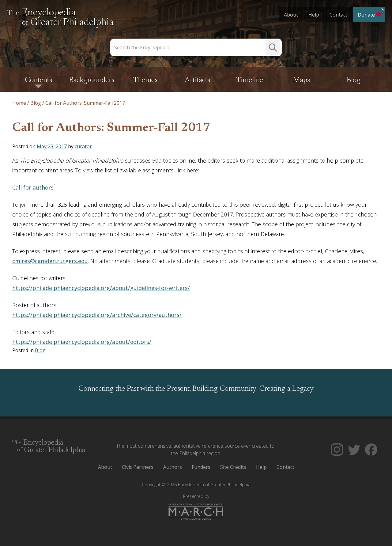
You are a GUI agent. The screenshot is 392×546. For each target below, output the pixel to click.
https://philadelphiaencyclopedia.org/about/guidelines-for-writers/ (101, 288)
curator (83, 146)
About (291, 14)
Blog (353, 80)
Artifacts (197, 80)
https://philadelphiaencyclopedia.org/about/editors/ (81, 341)
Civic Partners (137, 467)
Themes (145, 80)
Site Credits (233, 467)
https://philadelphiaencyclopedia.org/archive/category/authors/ (97, 314)
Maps (301, 80)
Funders (201, 467)
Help (313, 14)
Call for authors (33, 187)
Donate (366, 14)
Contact (338, 14)
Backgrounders (91, 80)
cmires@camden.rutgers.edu (50, 261)
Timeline (249, 80)
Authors (172, 467)
